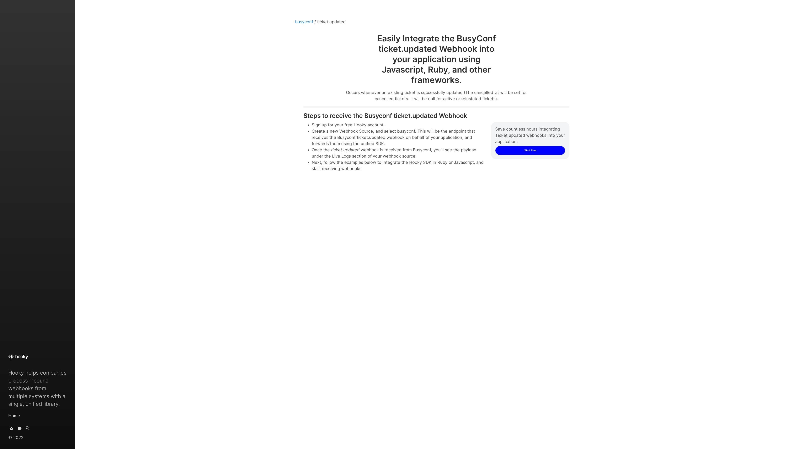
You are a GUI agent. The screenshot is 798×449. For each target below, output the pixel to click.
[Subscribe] (11, 429)
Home (14, 415)
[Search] (27, 429)
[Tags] (19, 429)
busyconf (304, 21)
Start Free (530, 150)
